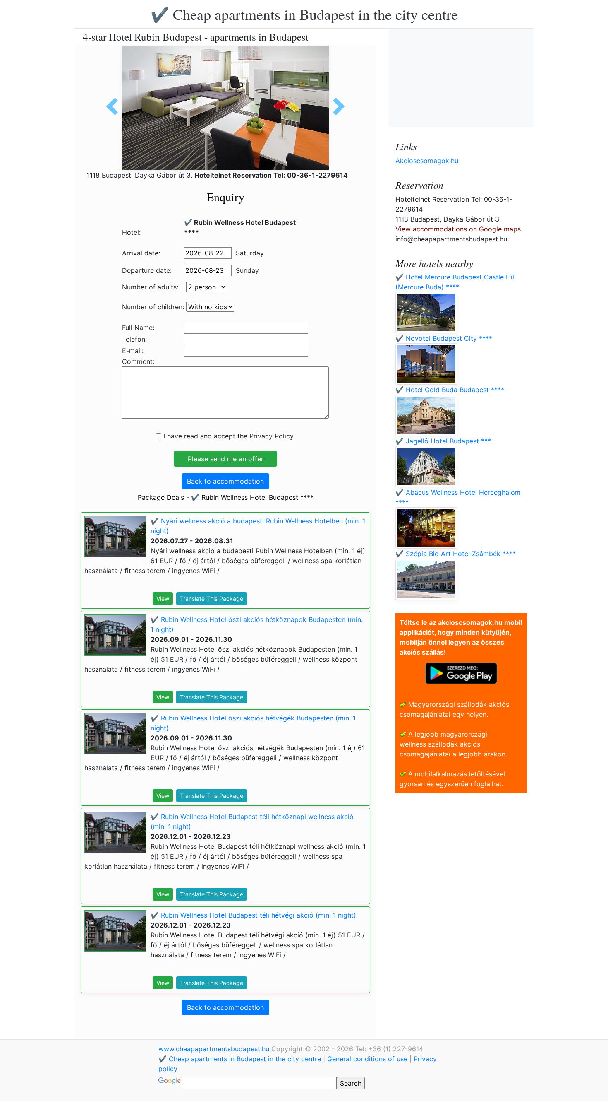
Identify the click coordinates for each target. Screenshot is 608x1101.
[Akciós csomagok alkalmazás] (461, 672)
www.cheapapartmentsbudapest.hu (214, 1049)
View (162, 598)
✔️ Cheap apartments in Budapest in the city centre (304, 14)
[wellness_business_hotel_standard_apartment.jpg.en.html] (115, 106)
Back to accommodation (225, 481)
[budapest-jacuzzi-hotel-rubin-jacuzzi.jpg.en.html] (336, 106)
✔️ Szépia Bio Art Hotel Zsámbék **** (455, 553)
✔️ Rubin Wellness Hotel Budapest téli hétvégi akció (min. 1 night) (253, 915)
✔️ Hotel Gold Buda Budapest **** (449, 389)
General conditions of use (367, 1059)
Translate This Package (211, 598)
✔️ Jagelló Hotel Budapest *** (443, 441)
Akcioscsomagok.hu (426, 161)
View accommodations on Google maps (458, 229)
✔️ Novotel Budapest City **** (443, 338)
